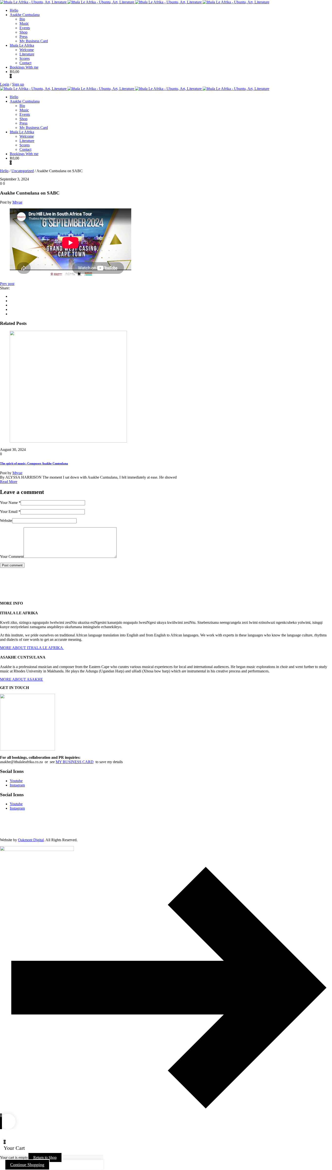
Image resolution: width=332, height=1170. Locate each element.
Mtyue (17, 202)
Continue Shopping (27, 1164)
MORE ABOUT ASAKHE (21, 679)
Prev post (7, 284)
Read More (8, 482)
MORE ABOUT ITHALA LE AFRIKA (32, 648)
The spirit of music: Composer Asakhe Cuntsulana (34, 463)
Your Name (10, 502)
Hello (4, 171)
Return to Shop (45, 1157)
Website (6, 520)
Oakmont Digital (31, 840)
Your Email (10, 511)
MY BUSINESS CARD (75, 762)
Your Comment (12, 556)
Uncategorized (22, 171)
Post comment (12, 565)
